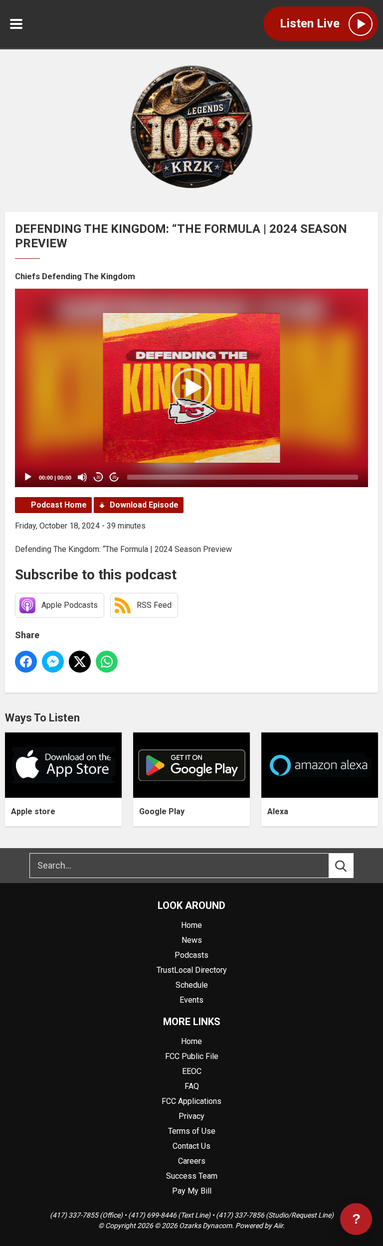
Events (191, 1000)
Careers (191, 1161)
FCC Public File (191, 1056)
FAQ (192, 1086)
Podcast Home (59, 505)
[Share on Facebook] (26, 662)
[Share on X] (80, 662)
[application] (191, 388)
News (192, 940)
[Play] (28, 477)
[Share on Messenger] (53, 662)
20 (98, 477)
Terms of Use (191, 1131)
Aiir (278, 1226)
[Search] (350, 865)
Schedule (192, 985)
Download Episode (144, 505)
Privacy (191, 1116)
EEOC (191, 1071)
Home (191, 925)
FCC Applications (191, 1101)
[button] (191, 388)
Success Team (191, 1176)
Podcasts (191, 955)
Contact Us (191, 1146)
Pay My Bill (191, 1191)
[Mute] (82, 477)
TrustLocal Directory (192, 970)
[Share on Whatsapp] (107, 662)
